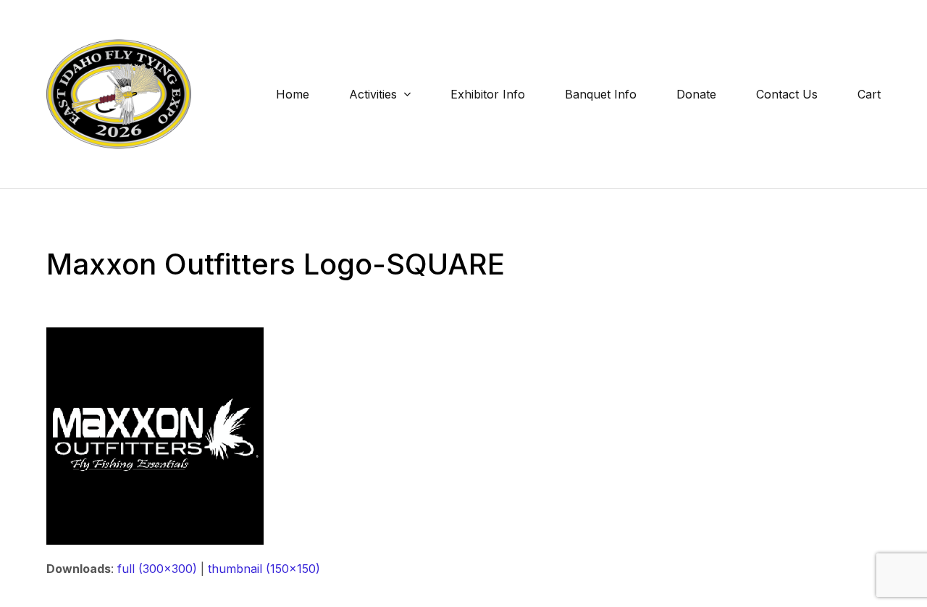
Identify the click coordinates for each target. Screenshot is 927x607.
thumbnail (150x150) (264, 568)
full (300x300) (157, 568)
